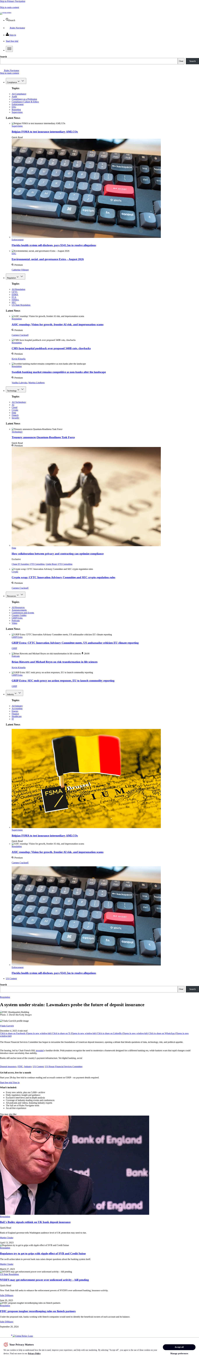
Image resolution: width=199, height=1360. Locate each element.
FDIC (20, 1066)
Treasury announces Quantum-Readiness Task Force (43, 437)
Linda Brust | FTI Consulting (59, 564)
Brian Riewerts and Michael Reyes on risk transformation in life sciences (54, 661)
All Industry (17, 706)
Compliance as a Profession (24, 99)
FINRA (15, 300)
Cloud (14, 407)
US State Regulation (21, 305)
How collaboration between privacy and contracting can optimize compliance (58, 553)
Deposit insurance (8, 1066)
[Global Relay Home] (23, 1336)
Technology (12, 391)
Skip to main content (9, 7)
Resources (11, 596)
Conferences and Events (23, 612)
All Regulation (18, 289)
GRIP (14, 648)
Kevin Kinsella (18, 359)
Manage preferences (179, 1353)
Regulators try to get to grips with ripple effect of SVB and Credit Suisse (43, 1253)
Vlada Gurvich (7, 1026)
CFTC (15, 292)
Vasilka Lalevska (19, 382)
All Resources (18, 607)
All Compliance (19, 94)
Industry (10, 694)
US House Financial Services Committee (63, 1066)
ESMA (15, 294)
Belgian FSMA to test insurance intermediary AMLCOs (45, 131)
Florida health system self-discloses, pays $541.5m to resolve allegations (54, 245)
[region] (99, 1348)
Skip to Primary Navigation (12, 1)
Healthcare (17, 716)
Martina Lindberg (36, 382)
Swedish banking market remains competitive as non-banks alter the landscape (59, 372)
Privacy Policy (34, 1353)
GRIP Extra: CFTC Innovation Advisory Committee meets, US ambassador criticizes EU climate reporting (75, 642)
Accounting (17, 708)
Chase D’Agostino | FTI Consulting (28, 564)
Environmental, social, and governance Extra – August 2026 (48, 259)
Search (3, 56)
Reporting (16, 109)
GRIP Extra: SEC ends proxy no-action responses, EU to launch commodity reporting (63, 680)
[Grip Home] (6, 1336)
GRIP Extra (17, 618)
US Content (11, 978)
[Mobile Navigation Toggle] (9, 49)
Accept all (179, 1347)
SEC (14, 302)
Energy (15, 711)
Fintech (15, 415)
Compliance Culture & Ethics (25, 101)
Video (14, 623)
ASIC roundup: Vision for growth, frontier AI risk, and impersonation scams (57, 324)
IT (13, 719)
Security (15, 418)
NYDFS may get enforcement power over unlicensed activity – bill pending (44, 1279)
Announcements (19, 610)
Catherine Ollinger (20, 270)
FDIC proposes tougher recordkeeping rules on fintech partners (38, 1311)
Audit (14, 96)
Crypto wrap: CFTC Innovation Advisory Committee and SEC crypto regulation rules (63, 577)
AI (13, 405)
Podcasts (16, 620)
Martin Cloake (6, 1237)
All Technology (19, 402)
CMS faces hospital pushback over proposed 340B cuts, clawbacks (51, 348)
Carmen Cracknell (20, 335)
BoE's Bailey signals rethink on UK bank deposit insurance (35, 1222)
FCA (14, 297)
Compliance (12, 82)
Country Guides (19, 615)
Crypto (15, 410)
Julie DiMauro (6, 1295)
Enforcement (17, 104)
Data (14, 412)
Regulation (11, 278)
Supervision (17, 112)
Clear (181, 61)
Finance (15, 713)
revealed (40, 1050)
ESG (14, 107)
